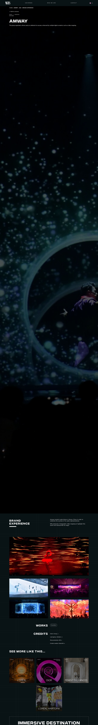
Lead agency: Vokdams (55, 637)
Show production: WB (55, 640)
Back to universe (14, 11)
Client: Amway (53, 633)
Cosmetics (53, 625)
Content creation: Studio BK (57, 643)
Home (11, 7)
